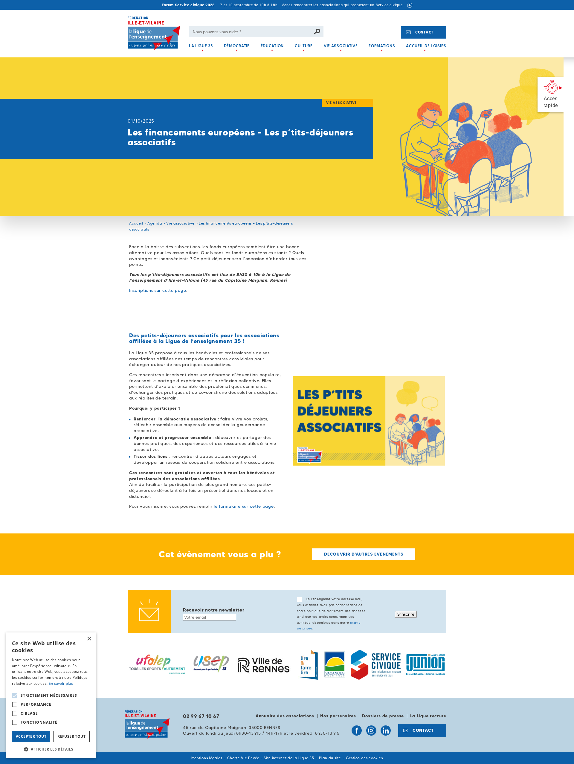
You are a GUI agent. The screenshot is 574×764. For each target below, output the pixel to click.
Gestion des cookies (364, 758)
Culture (304, 45)
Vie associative (341, 45)
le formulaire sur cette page (244, 506)
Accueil (136, 223)
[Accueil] (156, 36)
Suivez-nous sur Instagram (371, 730)
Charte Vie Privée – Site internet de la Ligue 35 (270, 758)
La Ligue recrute (428, 716)
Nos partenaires (338, 716)
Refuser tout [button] (71, 736)
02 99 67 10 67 (201, 716)
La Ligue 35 (201, 45)
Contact (424, 32)
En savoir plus (61, 683)
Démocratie (237, 45)
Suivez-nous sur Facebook (357, 730)
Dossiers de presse (383, 716)
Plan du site (330, 758)
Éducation (272, 45)
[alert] (51, 695)
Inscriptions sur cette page (157, 290)
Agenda (154, 223)
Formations (382, 45)
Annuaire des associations (285, 716)
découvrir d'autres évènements (363, 554)
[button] (51, 749)
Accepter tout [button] (31, 736)
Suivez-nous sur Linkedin (386, 730)
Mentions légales (206, 758)
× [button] (89, 639)
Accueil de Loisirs (426, 45)
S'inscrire (405, 614)
